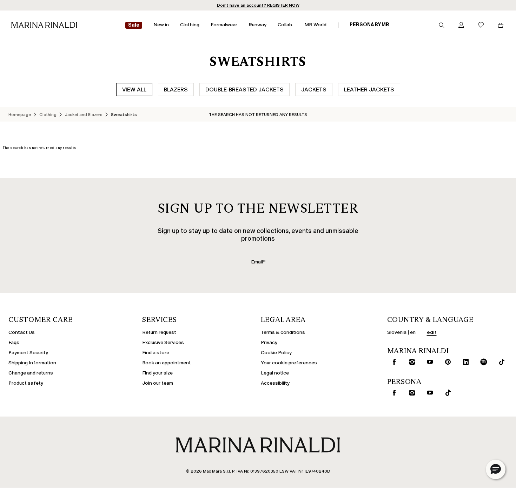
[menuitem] (133, 25)
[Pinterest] (446, 362)
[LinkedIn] (464, 362)
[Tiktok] (500, 362)
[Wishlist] (481, 25)
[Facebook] (392, 362)
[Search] (441, 25)
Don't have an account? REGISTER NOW (258, 5)
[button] (495, 469)
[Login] (461, 25)
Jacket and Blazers (83, 114)
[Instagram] (410, 362)
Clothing (48, 114)
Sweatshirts (124, 114)
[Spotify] (482, 362)
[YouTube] (428, 362)
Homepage (19, 114)
